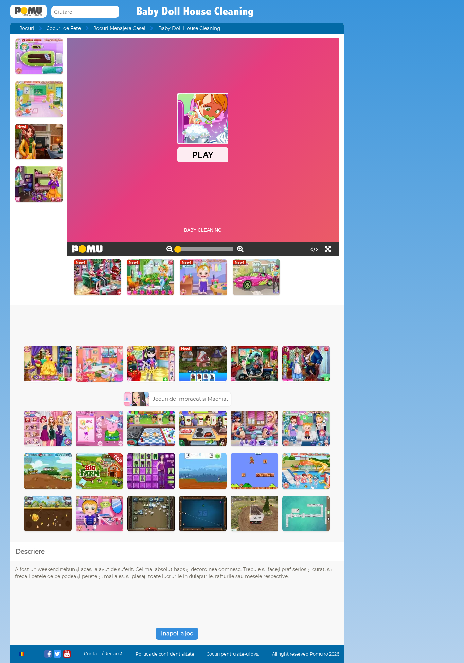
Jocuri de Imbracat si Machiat (190, 399)
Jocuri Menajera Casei (119, 28)
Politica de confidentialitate (165, 654)
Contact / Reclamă (103, 653)
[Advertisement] (177, 323)
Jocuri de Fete (64, 28)
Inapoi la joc (177, 633)
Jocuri (27, 28)
